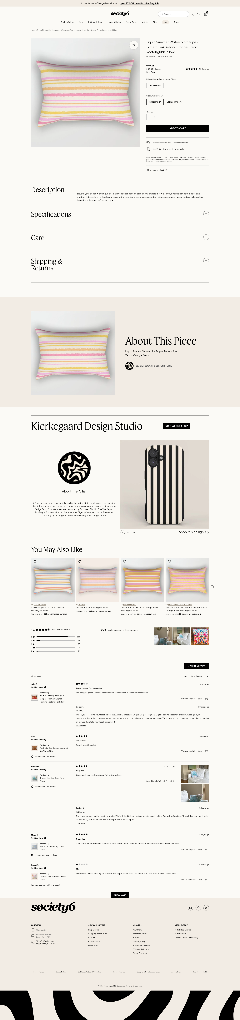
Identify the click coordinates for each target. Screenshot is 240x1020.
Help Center (93, 929)
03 (134, 532)
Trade (176, 22)
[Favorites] (199, 14)
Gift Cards (93, 945)
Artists (145, 22)
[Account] (192, 14)
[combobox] (173, 14)
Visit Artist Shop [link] (176, 426)
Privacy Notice (38, 972)
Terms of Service (119, 972)
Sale (165, 22)
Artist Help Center (183, 929)
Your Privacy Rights (200, 972)
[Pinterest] (198, 907)
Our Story (137, 929)
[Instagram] (190, 907)
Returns (91, 937)
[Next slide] (211, 587)
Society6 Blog (139, 941)
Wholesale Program (142, 949)
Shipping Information (97, 933)
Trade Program (140, 953)
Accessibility (176, 972)
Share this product (155, 169)
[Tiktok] (206, 907)
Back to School (67, 22)
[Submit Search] (162, 14)
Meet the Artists (140, 933)
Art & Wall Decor (95, 22)
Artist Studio (180, 933)
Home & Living (114, 22)
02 (128, 532)
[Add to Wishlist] (35, 561)
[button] (197, 69)
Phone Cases (131, 22)
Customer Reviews (141, 945)
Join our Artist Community (186, 937)
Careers (137, 937)
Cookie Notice (61, 972)
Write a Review (199, 666)
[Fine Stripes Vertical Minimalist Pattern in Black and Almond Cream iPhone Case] (164, 484)
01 (123, 532)
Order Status (94, 941)
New (81, 22)
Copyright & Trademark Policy (148, 972)
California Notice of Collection (89, 972)
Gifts (155, 22)
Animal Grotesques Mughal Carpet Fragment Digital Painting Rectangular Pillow (52, 698)
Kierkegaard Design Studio (160, 57)
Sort (185, 676)
